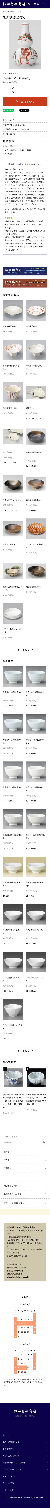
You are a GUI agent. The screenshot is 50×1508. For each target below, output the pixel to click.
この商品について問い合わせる (16, 129)
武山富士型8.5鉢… (34, 500)
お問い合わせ (8, 1490)
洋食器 (7, 1160)
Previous (6, 1082)
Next (44, 1082)
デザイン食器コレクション (15, 1202)
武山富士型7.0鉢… (10, 544)
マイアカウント (9, 1476)
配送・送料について (11, 1441)
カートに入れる (27, 101)
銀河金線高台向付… (11, 326)
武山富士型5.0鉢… (34, 586)
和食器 (12, 12)
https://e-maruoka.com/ (16, 1267)
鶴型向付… (30, 408)
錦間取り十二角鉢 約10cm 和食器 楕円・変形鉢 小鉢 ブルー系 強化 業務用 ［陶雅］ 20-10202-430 (13, 1100)
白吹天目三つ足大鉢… (12, 500)
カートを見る (8, 1483)
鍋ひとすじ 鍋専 (11, 1185)
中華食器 (7, 1168)
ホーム (5, 12)
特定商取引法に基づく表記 (14, 124)
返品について (8, 120)
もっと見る (24, 649)
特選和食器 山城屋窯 (12, 1194)
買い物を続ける (9, 133)
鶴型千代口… (8, 452)
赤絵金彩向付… (32, 326)
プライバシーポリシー (12, 1469)
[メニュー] (43, 4)
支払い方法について (11, 1455)
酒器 (19, 12)
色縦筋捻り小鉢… (10, 408)
